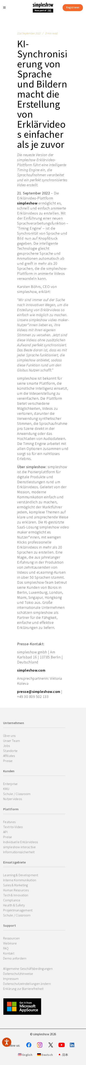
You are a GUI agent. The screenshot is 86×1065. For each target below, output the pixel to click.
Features (9, 822)
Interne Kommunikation (19, 880)
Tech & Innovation (15, 895)
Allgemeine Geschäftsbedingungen (28, 968)
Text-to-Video (13, 827)
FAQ (6, 948)
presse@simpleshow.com (38, 691)
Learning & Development (20, 875)
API (5, 832)
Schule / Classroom (17, 794)
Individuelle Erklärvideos (20, 842)
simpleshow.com (31, 670)
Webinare (10, 943)
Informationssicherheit (19, 852)
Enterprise (10, 784)
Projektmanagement (17, 910)
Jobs (6, 746)
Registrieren (72, 7)
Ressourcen (11, 938)
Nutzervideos (12, 799)
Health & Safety (14, 905)
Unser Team (11, 741)
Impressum (11, 978)
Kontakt (8, 953)
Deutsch (47, 1055)
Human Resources (16, 890)
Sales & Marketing (15, 885)
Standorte (10, 751)
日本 (64, 1055)
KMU (6, 789)
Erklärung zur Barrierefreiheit (23, 989)
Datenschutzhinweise (18, 973)
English (27, 1055)
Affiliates (9, 756)
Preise (7, 837)
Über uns (9, 736)
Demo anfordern (15, 958)
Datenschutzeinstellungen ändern (27, 983)
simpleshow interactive (19, 847)
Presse (8, 761)
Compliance (11, 900)
